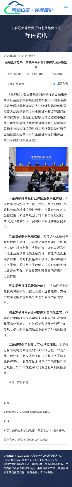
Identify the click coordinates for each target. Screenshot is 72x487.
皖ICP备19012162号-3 (47, 460)
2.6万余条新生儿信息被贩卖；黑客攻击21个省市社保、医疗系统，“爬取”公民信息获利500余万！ (35, 435)
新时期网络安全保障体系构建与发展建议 (27, 412)
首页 (20, 55)
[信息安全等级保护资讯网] (29, 7)
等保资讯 (28, 55)
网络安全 (20, 83)
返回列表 (62, 83)
